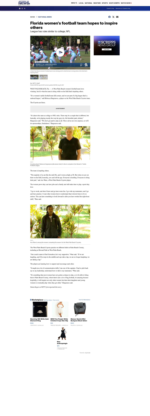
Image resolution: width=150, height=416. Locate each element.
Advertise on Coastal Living (123, 8)
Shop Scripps (114, 3)
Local (81, 3)
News (32, 17)
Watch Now (126, 3)
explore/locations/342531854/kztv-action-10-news (23, 8)
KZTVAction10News (20, 8)
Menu (73, 3)
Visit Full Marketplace (84, 299)
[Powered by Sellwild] (87, 352)
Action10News (25, 8)
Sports (105, 3)
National (88, 3)
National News (45, 17)
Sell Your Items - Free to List (51, 300)
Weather (97, 3)
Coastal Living (110, 8)
